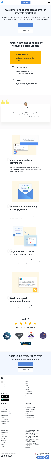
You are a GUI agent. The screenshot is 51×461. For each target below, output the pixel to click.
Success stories (4, 430)
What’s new (28, 387)
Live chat (3, 407)
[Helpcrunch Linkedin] (6, 456)
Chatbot (4, 409)
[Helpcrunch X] (4, 456)
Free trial (25, 2)
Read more (28, 447)
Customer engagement (30, 409)
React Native (4, 446)
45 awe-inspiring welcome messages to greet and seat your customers (32, 444)
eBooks (3, 434)
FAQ (26, 395)
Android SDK (3, 444)
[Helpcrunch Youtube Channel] (11, 456)
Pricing (27, 383)
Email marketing (4, 419)
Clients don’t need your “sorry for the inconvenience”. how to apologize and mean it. (32, 440)
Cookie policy (4, 386)
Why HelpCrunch (29, 391)
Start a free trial (25, 25)
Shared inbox (5, 411)
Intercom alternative (30, 415)
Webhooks (3, 440)
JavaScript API (4, 436)
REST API (3, 438)
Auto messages (4, 415)
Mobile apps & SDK (5, 421)
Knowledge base (6, 413)
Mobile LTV (28, 413)
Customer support (29, 411)
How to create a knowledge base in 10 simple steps (33, 437)
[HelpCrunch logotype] (2, 2)
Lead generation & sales (30, 407)
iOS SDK (3, 442)
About (27, 385)
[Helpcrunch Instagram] (9, 456)
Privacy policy (4, 384)
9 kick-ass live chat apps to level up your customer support (32, 434)
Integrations (3, 423)
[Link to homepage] (2, 378)
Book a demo (25, 30)
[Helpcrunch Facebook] (2, 456)
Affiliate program (29, 393)
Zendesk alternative (30, 417)
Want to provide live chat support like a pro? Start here (32, 431)
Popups (3, 417)
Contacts (27, 389)
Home (27, 381)
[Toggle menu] (49, 2)
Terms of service (4, 388)
